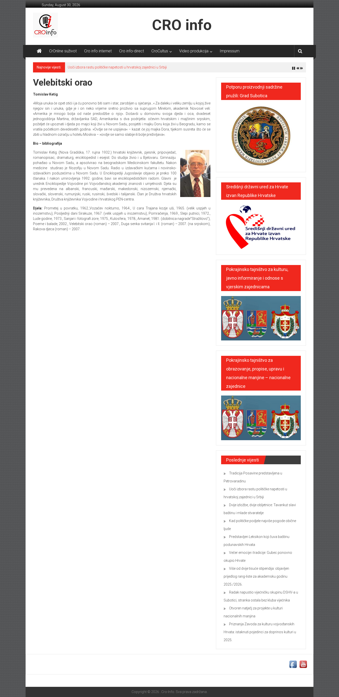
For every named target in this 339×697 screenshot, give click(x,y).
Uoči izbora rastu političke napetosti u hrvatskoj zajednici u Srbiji (117, 67)
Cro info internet (98, 51)
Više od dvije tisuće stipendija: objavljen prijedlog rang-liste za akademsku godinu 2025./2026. (256, 576)
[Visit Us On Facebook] (293, 664)
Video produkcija (193, 51)
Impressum (229, 51)
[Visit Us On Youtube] (303, 664)
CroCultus (159, 51)
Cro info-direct (131, 51)
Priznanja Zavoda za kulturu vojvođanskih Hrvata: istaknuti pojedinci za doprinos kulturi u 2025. (260, 632)
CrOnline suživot (63, 51)
